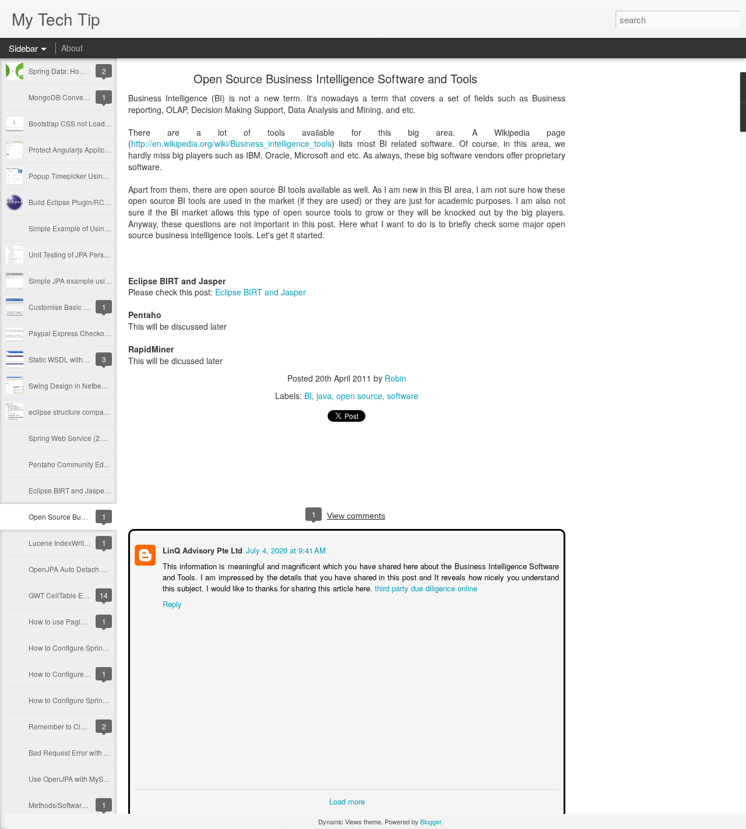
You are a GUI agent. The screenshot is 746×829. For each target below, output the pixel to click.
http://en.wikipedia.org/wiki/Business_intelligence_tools (231, 143)
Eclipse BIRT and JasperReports (80, 490)
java (324, 395)
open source (359, 395)
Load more (347, 800)
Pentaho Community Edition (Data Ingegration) (103, 464)
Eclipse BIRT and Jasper (260, 292)
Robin (395, 378)
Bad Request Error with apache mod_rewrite (99, 752)
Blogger (430, 821)
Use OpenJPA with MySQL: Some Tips (89, 779)
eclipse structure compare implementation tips (101, 412)
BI (308, 395)
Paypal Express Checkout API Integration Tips (101, 333)
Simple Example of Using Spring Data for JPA (100, 228)
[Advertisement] (629, 259)
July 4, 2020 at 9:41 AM (285, 549)
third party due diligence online (425, 586)
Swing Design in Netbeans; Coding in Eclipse (101, 385)
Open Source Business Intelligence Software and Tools (335, 78)
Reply (171, 602)
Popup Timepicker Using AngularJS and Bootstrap (108, 176)
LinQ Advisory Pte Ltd (201, 549)
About (72, 48)
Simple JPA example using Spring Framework (101, 280)
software (402, 395)
